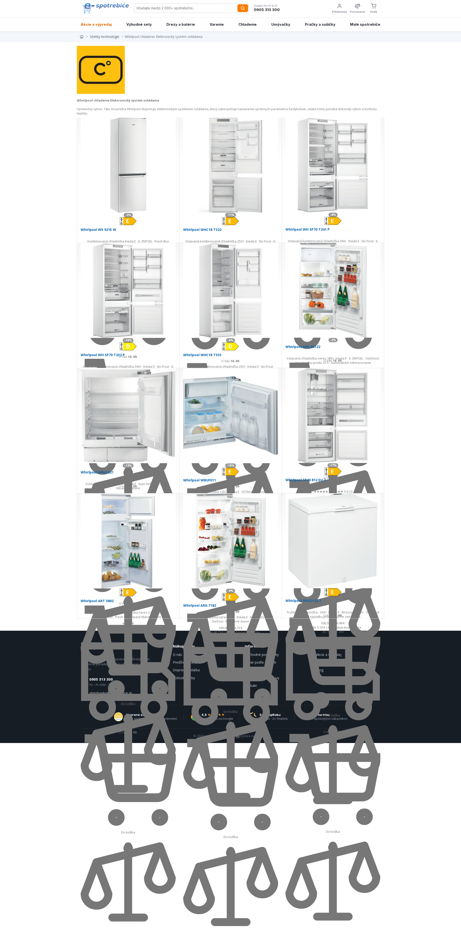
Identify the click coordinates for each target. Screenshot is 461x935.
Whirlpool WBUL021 (97, 472)
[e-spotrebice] (105, 8)
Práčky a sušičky (320, 24)
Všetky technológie (104, 36)
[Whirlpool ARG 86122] (332, 290)
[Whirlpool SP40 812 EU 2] (332, 415)
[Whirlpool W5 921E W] (128, 165)
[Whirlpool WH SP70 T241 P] (332, 165)
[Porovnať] (128, 928)
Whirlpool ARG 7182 (199, 605)
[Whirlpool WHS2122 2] (332, 540)
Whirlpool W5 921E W (98, 229)
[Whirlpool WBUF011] (230, 415)
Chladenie (247, 24)
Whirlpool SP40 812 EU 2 (305, 480)
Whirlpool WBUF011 (199, 480)
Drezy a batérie (180, 24)
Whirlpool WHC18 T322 (202, 229)
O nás (177, 654)
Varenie (217, 24)
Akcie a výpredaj (96, 24)
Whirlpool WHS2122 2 (303, 600)
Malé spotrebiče (365, 24)
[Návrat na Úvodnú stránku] (82, 37)
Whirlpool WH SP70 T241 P (307, 229)
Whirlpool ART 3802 (97, 601)
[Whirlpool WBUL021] (128, 415)
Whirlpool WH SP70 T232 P (103, 355)
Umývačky (280, 24)
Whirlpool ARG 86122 (302, 346)
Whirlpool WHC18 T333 (202, 355)
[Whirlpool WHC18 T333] (230, 290)
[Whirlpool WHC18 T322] (230, 165)
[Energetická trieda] (128, 221)
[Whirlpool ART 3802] (128, 540)
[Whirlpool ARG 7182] (230, 540)
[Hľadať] (242, 8)
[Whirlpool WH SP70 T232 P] (128, 290)
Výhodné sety (139, 24)
